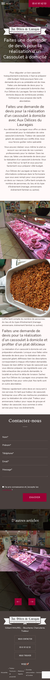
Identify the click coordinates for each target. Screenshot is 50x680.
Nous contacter (25, 639)
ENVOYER (34, 497)
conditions (7, 490)
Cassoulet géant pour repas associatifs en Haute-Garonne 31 (25, 578)
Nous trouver (25, 655)
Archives (39, 672)
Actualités (4, 672)
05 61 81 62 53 (39, 3)
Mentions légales (21, 672)
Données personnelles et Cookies (30, 672)
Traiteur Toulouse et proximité (12, 672)
